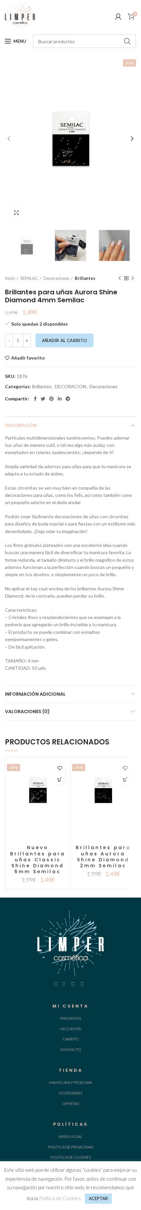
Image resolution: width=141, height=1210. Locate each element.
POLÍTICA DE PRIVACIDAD (70, 1146)
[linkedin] (60, 398)
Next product (133, 278)
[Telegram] (68, 398)
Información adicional (35, 694)
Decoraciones (56, 278)
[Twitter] (43, 398)
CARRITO (71, 1038)
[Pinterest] (51, 398)
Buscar (127, 41)
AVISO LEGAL (70, 1136)
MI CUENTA (70, 1028)
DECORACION (70, 386)
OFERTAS (70, 1103)
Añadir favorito (28, 358)
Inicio (10, 278)
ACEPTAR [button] (98, 1198)
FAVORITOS (70, 1018)
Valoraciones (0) (27, 711)
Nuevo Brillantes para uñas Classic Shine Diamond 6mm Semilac (37, 859)
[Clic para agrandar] (16, 212)
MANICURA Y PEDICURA (70, 1082)
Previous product (119, 278)
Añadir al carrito (64, 340)
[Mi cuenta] (118, 16)
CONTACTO (70, 1049)
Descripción (21, 425)
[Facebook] (35, 398)
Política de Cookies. (60, 1198)
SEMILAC (29, 278)
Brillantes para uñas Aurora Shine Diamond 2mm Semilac (103, 857)
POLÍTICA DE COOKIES (70, 1157)
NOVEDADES (70, 1092)
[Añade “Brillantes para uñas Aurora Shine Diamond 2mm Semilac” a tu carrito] (125, 779)
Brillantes (85, 278)
